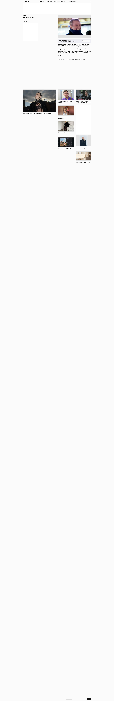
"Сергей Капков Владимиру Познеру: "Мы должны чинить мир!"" (74, 45)
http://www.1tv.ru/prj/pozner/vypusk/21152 (81, 52)
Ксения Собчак (49, 1)
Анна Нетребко (64, 1)
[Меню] (90, 1)
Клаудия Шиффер (72, 1)
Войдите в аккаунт (64, 59)
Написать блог (86, 41)
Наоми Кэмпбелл (57, 1)
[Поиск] (88, 1)
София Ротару (42, 1)
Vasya (62, 55)
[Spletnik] (26, 1)
